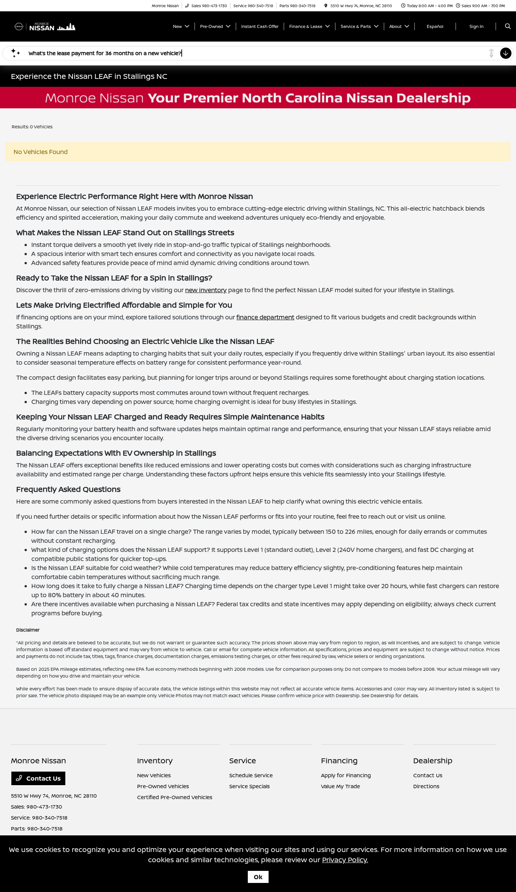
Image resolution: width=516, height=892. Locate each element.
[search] (508, 26)
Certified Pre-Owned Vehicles (174, 797)
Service (242, 760)
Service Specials (249, 786)
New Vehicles (154, 775)
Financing (339, 760)
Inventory (155, 760)
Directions (426, 786)
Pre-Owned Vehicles (163, 786)
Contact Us (43, 778)
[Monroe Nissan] (45, 26)
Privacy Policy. (345, 859)
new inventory (206, 290)
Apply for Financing (346, 775)
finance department (265, 317)
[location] (326, 5)
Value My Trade (340, 786)
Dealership (433, 760)
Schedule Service (251, 775)
